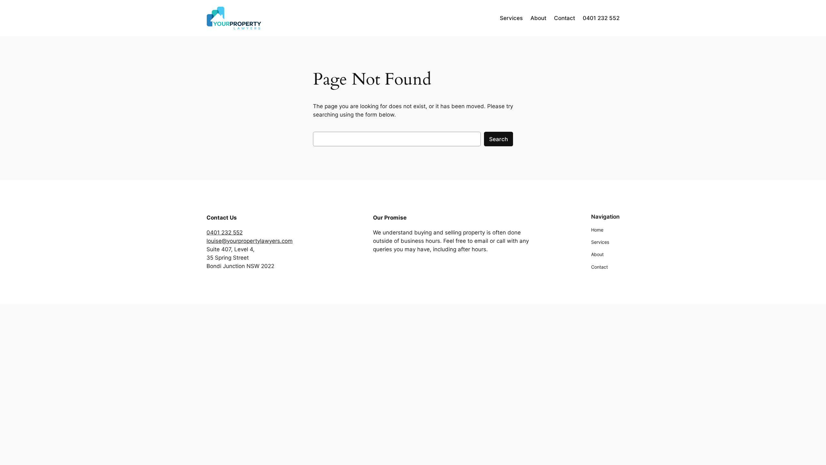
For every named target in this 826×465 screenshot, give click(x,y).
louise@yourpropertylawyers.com (249, 241)
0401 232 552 (224, 232)
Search (498, 139)
